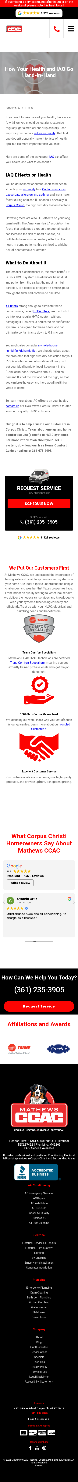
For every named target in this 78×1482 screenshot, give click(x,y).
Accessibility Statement (39, 1381)
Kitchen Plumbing (39, 1302)
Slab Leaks (39, 1312)
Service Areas (39, 1352)
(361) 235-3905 (41, 522)
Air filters (12, 306)
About (39, 1337)
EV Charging (39, 1257)
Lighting (39, 1252)
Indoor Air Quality (39, 1213)
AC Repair (39, 1198)
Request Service (39, 1006)
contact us (12, 406)
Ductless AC (39, 1217)
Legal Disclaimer (39, 1376)
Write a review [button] (20, 883)
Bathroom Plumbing (39, 1297)
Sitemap (39, 1465)
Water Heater (39, 1307)
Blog (30, 107)
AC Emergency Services (39, 1193)
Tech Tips (39, 1361)
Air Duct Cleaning (39, 1222)
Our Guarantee (39, 1347)
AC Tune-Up (39, 1208)
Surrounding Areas (64, 1158)
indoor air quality (44, 133)
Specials (39, 1356)
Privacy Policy (39, 1366)
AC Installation (39, 1203)
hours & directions (38, 1419)
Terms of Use (39, 1371)
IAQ (51, 157)
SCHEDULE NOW (39, 503)
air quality (29, 189)
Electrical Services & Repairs (39, 1242)
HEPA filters (41, 311)
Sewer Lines (39, 1317)
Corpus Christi (15, 205)
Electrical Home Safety (39, 1247)
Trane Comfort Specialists (27, 662)
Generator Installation (39, 1267)
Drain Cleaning (39, 1292)
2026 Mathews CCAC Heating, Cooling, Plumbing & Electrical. (39, 1459)
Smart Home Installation (39, 1262)
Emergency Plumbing (39, 1287)
